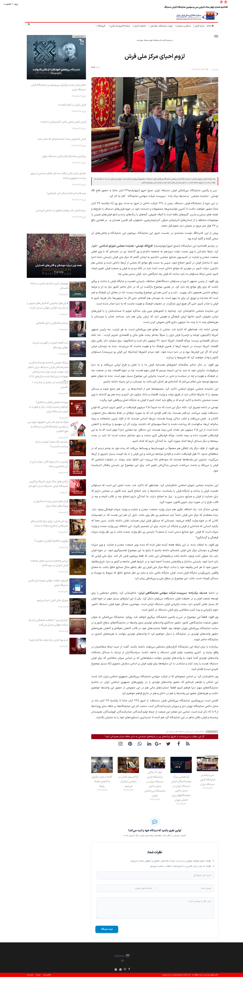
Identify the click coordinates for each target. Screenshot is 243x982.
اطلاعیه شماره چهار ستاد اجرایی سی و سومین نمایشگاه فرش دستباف (196, 7)
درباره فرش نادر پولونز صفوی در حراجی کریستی (61, 210)
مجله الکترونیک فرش (120, 26)
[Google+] (159, 743)
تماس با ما (30, 975)
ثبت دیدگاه (107, 929)
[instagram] (121, 743)
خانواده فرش (140, 26)
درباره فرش (199, 26)
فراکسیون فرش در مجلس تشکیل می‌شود (128, 781)
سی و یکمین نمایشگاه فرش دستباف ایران (207, 779)
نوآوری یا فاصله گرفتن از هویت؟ (51, 541)
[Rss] (188, 743)
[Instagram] (125, 969)
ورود (15, 4)
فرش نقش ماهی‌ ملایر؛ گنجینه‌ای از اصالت (63, 122)
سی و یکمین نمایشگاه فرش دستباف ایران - (179, 731)
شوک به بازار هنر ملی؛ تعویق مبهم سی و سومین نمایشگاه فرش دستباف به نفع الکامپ (47, 426)
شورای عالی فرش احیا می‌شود (52, 600)
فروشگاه (101, 26)
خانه (209, 26)
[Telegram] (115, 969)
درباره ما (38, 975)
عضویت (8, 4)
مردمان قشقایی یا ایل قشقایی (52, 323)
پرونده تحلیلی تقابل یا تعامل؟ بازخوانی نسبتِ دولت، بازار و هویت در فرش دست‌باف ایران (48, 407)
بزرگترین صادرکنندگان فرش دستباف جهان (64, 156)
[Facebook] (179, 743)
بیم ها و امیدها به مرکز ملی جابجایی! (66, 193)
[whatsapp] (140, 743)
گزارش (216, 36)
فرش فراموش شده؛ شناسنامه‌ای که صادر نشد (62, 139)
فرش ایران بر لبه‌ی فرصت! (72, 105)
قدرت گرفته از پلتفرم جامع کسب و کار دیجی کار (176, 975)
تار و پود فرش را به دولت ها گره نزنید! (48, 640)
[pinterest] (131, 743)
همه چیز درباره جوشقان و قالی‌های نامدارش (58, 265)
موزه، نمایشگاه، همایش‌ (161, 26)
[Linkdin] (150, 743)
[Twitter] (169, 743)
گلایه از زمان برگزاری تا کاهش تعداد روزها (102, 781)
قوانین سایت (47, 975)
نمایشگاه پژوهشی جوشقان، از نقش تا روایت (56, 70)
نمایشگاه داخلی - (199, 731)
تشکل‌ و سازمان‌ (183, 26)
